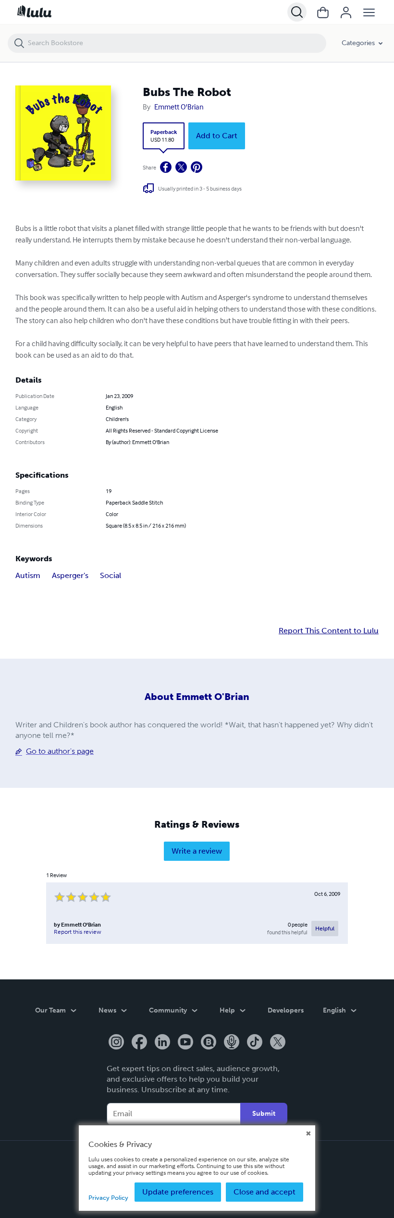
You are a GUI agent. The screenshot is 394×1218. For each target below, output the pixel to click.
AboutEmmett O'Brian (197, 696)
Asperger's (70, 575)
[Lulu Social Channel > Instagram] (116, 1042)
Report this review (77, 932)
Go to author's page (60, 751)
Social (110, 575)
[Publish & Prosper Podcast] (231, 1042)
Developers (286, 1010)
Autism (27, 575)
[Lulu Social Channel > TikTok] (254, 1042)
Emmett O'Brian (179, 106)
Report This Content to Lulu (329, 631)
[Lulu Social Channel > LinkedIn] (162, 1042)
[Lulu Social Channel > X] (277, 1042)
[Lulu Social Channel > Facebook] (139, 1042)
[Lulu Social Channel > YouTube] (185, 1042)
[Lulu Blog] (208, 1042)
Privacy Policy (108, 1197)
